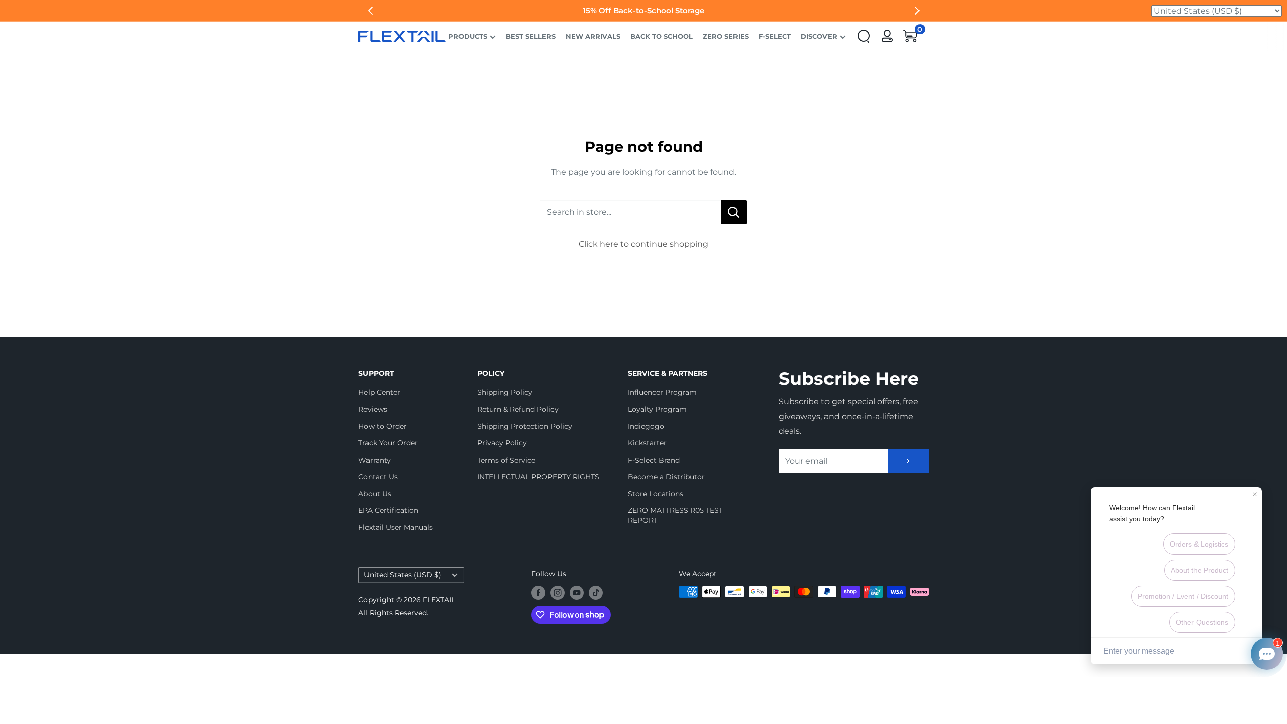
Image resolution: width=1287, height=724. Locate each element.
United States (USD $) (402, 575)
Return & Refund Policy (518, 409)
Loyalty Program (657, 409)
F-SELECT (775, 36)
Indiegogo (646, 426)
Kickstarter (647, 442)
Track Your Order (388, 442)
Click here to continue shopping (643, 244)
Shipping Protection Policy (524, 426)
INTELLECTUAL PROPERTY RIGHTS (535, 476)
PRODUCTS (467, 36)
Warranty (374, 460)
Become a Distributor (666, 476)
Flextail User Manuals (395, 527)
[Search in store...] (734, 212)
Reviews (372, 409)
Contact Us (378, 476)
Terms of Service (506, 460)
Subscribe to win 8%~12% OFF (643, 10)
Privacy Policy (502, 442)
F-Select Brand (654, 460)
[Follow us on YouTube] (577, 593)
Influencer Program (662, 392)
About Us (374, 493)
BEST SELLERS (531, 36)
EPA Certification (388, 510)
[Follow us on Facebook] (538, 593)
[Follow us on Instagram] (557, 593)
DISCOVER (819, 36)
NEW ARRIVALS (593, 36)
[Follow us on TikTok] (596, 593)
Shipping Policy (504, 392)
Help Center (379, 392)
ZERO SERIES (726, 36)
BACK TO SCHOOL (661, 36)
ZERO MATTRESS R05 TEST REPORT (675, 515)
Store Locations (655, 493)
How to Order (382, 426)
